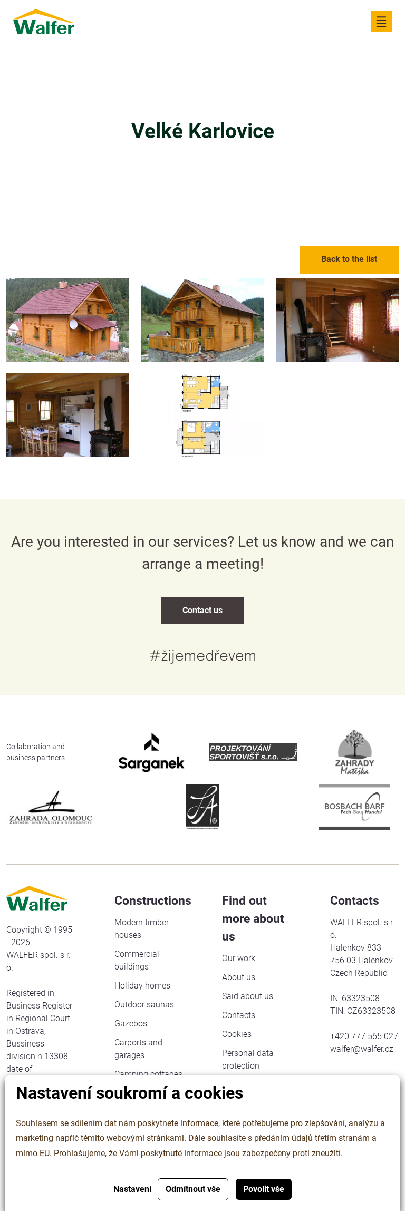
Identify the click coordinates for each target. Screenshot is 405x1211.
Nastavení (132, 1189)
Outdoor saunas (144, 1005)
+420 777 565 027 (364, 1036)
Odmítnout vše (193, 1189)
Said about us (247, 996)
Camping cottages (148, 1074)
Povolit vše (263, 1189)
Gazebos (130, 1024)
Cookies (237, 1034)
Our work (238, 958)
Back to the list (349, 259)
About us (238, 977)
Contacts (238, 1015)
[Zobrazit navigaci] (381, 21)
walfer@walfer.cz (361, 1049)
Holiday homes (142, 986)
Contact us (202, 610)
